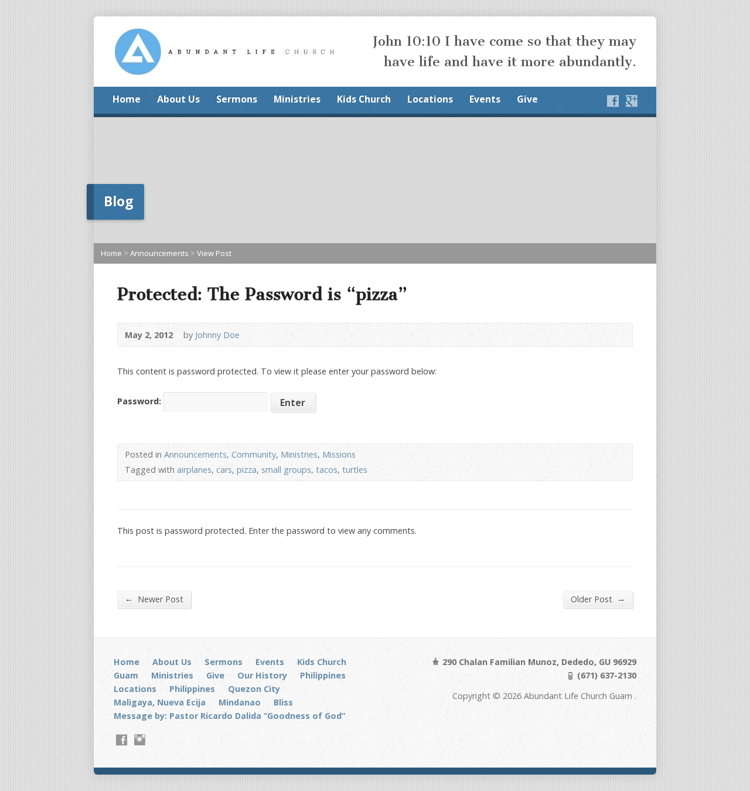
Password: (140, 401)
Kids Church (364, 99)
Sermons (236, 99)
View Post (214, 253)
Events (484, 99)
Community (253, 454)
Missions (339, 454)
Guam (126, 675)
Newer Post (154, 599)
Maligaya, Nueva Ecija (160, 702)
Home (126, 99)
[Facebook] (613, 101)
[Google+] (632, 101)
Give (527, 99)
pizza (247, 469)
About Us (178, 99)
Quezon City (254, 688)
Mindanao (240, 702)
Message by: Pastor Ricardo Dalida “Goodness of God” (229, 715)
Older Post (598, 599)
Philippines (323, 675)
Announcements (159, 253)
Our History (262, 675)
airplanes (194, 469)
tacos (327, 469)
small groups (286, 469)
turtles (354, 469)
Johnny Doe (217, 334)
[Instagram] (139, 739)
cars (224, 469)
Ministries (297, 99)
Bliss (283, 702)
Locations (430, 99)
